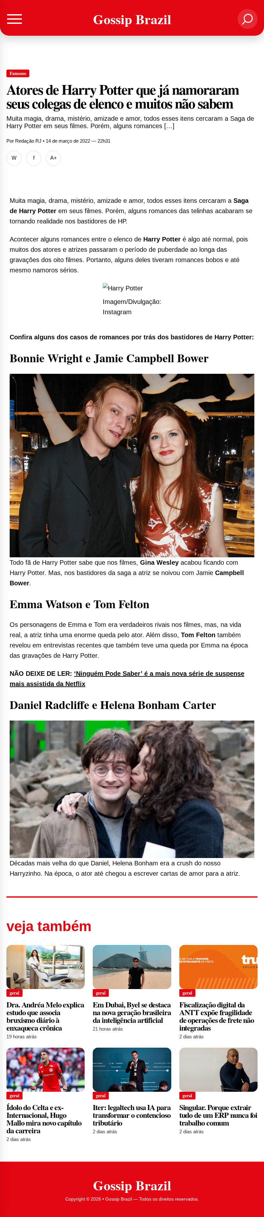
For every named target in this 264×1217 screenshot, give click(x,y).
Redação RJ (28, 141)
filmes (74, 259)
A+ (53, 158)
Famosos (18, 73)
